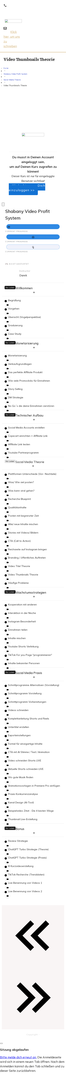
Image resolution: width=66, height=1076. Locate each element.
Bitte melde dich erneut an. (18, 1057)
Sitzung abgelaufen (14, 1050)
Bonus (19, 829)
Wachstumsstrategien (30, 592)
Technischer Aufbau (29, 415)
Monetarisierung (26, 343)
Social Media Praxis (28, 673)
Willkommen (24, 288)
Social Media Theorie (29, 462)
